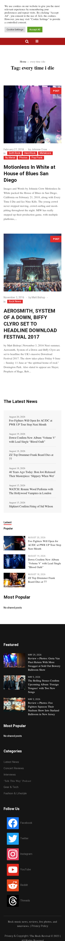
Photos (23, 158)
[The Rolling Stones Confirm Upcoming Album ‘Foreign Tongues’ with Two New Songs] (14, 682)
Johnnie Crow (39, 149)
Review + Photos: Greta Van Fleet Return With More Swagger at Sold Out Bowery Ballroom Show (44, 663)
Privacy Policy (39, 926)
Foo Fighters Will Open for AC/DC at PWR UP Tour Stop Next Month (30, 422)
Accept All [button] (34, 29)
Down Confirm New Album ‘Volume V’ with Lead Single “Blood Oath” (32, 439)
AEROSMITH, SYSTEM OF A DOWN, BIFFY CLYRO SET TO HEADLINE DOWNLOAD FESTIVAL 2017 (30, 324)
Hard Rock (30, 153)
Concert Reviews (14, 768)
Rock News (15, 301)
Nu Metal (10, 158)
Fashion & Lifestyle (15, 793)
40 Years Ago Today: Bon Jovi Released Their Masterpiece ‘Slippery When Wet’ (32, 474)
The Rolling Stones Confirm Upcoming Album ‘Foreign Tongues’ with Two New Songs (43, 686)
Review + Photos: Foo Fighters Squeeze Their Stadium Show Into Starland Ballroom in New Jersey (43, 708)
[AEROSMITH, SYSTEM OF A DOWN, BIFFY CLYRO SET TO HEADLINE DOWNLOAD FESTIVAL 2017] (32, 262)
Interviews (10, 775)
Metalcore (45, 153)
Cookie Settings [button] (15, 29)
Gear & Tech (11, 787)
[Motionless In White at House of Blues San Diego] (32, 114)
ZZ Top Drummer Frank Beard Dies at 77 (31, 457)
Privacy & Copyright (16, 936)
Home (23, 61)
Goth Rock (14, 153)
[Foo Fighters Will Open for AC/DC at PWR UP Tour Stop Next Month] (14, 543)
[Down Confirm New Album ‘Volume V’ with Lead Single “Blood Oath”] (14, 561)
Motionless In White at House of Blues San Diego (29, 174)
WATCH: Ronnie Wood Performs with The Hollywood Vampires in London (31, 491)
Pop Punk (37, 158)
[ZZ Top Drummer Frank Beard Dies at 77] (14, 580)
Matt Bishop (38, 297)
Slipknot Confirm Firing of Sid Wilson (31, 506)
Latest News (11, 762)
